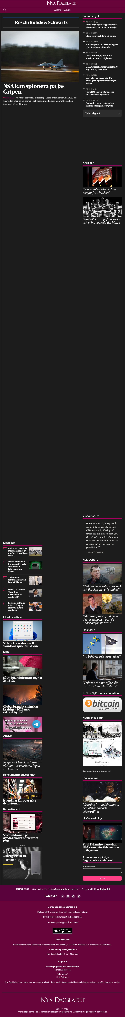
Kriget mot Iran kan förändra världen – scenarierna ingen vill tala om (22, 765)
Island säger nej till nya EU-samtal (101, 36)
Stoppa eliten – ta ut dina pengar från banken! (99, 191)
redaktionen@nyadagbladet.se (62, 949)
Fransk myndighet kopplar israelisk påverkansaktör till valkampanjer (102, 26)
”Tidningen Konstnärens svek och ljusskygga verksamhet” (102, 588)
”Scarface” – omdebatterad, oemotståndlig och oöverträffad (101, 808)
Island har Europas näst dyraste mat (19, 802)
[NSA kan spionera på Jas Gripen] (40, 56)
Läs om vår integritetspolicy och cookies (90, 1012)
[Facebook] (68, 896)
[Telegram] (73, 896)
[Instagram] (79, 896)
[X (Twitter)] (63, 896)
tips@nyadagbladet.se (62, 889)
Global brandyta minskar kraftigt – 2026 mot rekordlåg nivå (20, 709)
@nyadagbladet (102, 889)
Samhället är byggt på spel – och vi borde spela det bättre (101, 221)
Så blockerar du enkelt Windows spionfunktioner (21, 645)
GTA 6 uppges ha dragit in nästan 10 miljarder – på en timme (102, 68)
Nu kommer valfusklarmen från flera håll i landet (17, 580)
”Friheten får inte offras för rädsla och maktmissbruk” (100, 684)
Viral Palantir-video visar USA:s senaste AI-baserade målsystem (101, 847)
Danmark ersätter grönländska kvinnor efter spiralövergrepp (100, 104)
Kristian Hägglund (103, 771)
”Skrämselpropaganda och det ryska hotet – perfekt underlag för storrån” (100, 619)
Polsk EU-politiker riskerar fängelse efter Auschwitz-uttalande (102, 46)
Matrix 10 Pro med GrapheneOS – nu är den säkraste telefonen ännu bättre (17, 567)
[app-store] (62, 931)
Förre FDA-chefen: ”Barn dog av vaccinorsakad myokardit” (100, 93)
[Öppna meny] (120, 10)
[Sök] (5, 10)
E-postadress (89, 866)
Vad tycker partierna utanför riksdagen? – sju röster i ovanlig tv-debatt (101, 81)
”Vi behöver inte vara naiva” (101, 656)
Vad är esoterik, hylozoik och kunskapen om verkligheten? (99, 57)
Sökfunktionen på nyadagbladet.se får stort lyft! (20, 838)
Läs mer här (75, 917)
